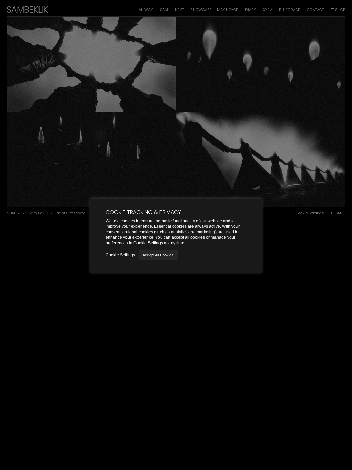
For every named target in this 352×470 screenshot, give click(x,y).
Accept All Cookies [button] (158, 255)
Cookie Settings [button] (120, 255)
